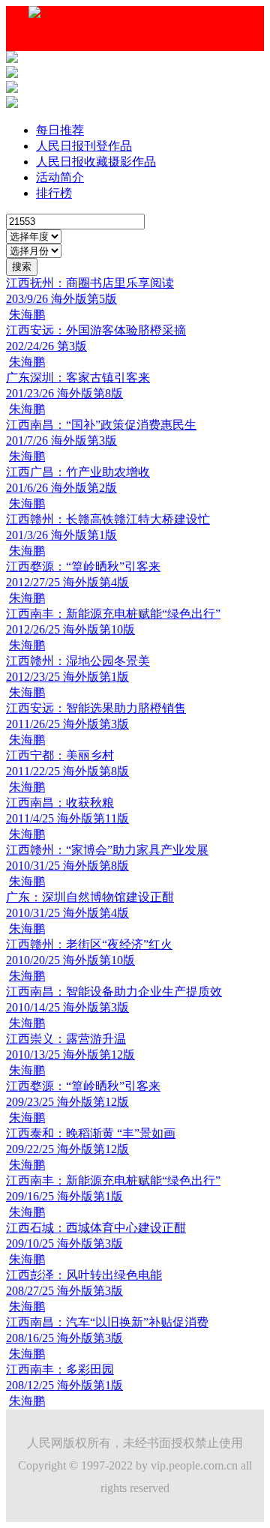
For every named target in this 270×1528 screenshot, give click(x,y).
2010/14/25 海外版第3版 (67, 1007)
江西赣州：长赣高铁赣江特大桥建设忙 (108, 519)
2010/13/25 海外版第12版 (70, 1054)
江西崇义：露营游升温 (66, 1038)
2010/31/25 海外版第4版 (67, 912)
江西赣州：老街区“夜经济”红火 (89, 944)
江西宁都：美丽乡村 (60, 755)
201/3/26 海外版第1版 (61, 535)
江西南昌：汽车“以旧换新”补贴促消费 (107, 1322)
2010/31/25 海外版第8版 (67, 865)
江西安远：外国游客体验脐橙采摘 (96, 330)
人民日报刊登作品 (84, 145)
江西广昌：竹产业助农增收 (78, 472)
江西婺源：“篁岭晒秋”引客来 (83, 566)
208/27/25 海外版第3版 (64, 1290)
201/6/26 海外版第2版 (61, 487)
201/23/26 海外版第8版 (64, 393)
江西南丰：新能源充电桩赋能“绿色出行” (113, 613)
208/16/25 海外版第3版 (64, 1338)
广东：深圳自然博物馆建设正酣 (90, 897)
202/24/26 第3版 (46, 346)
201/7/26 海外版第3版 (61, 440)
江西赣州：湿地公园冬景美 (78, 661)
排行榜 (54, 193)
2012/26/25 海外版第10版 (70, 629)
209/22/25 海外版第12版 (67, 1149)
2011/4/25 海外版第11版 (67, 818)
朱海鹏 (27, 314)
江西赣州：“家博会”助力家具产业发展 (107, 849)
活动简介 (60, 177)
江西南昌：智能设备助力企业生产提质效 (114, 991)
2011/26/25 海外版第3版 (67, 724)
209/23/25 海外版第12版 (67, 1101)
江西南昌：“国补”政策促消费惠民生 (101, 424)
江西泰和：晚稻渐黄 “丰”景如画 (91, 1133)
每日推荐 (60, 130)
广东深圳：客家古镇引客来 (78, 377)
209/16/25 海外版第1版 (64, 1196)
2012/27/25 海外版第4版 (67, 582)
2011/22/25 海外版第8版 (67, 771)
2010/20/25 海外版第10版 (70, 960)
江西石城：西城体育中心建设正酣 (96, 1227)
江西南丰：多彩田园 (60, 1369)
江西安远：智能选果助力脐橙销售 (96, 708)
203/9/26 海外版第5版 (61, 298)
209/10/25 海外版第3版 (64, 1243)
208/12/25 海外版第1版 (64, 1385)
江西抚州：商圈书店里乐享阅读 (90, 283)
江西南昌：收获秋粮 (60, 802)
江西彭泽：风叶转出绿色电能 (84, 1275)
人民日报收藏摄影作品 (96, 161)
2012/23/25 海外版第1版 (67, 676)
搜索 (22, 266)
